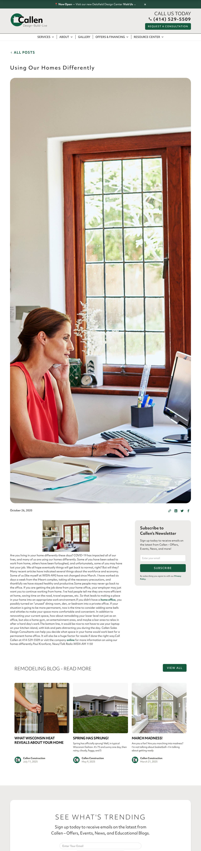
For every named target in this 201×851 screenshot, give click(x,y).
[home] (29, 20)
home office (108, 599)
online (71, 640)
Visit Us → (129, 4)
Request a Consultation (168, 26)
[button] (46, 37)
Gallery (84, 37)
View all (174, 668)
